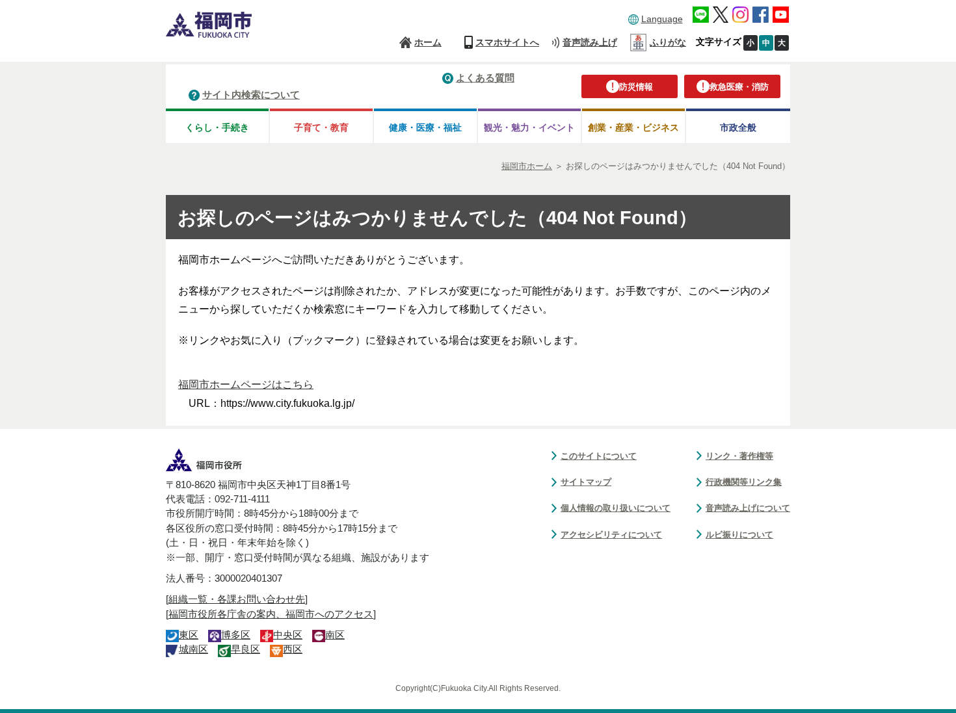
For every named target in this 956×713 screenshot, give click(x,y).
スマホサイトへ (507, 42)
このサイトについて (599, 456)
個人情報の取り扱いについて (616, 508)
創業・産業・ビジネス (633, 127)
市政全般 (738, 127)
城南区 (193, 649)
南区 (335, 635)
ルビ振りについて (739, 534)
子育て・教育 (321, 127)
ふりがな (668, 42)
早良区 (245, 649)
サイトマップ (586, 482)
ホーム (428, 42)
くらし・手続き (217, 127)
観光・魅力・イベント (529, 127)
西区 (292, 649)
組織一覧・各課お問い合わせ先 (236, 599)
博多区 (235, 635)
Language (662, 19)
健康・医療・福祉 (425, 127)
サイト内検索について (251, 94)
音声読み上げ (590, 42)
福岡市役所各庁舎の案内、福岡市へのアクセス (270, 614)
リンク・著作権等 (739, 456)
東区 (188, 635)
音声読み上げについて (748, 508)
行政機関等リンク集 (744, 482)
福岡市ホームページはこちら (245, 384)
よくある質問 (485, 77)
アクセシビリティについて (611, 534)
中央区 (287, 635)
